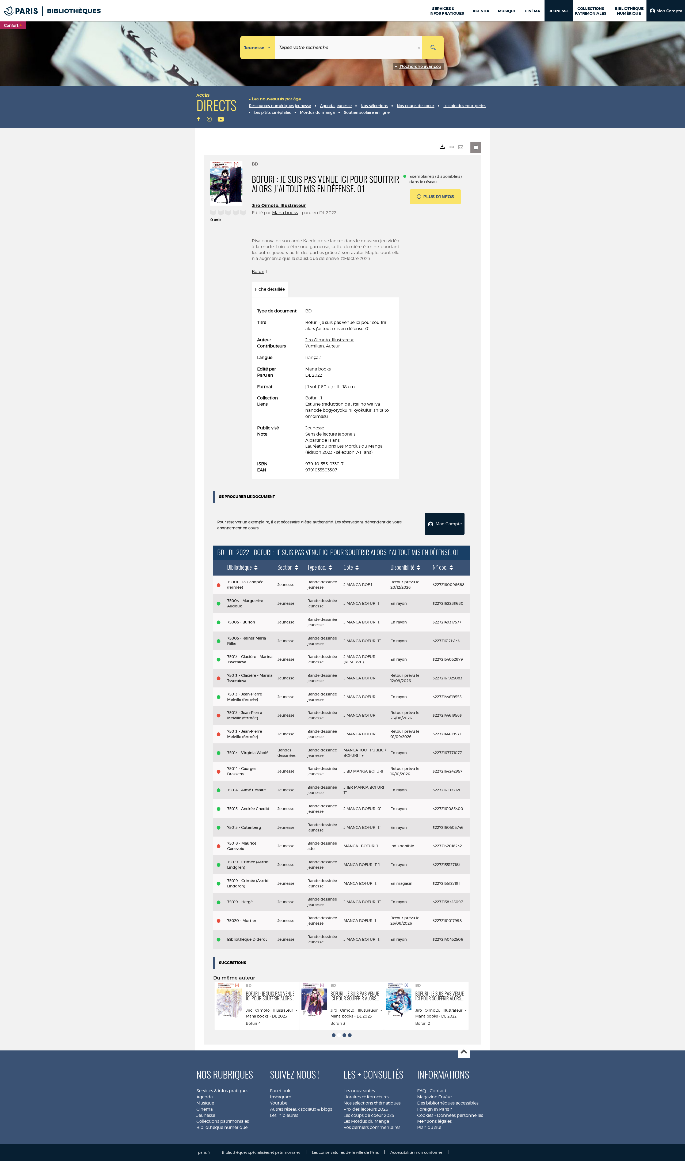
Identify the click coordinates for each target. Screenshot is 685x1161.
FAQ (421, 1090)
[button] (665, 10)
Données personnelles (460, 1115)
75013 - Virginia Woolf (247, 752)
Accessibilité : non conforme (416, 1152)
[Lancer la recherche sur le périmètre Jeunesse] (433, 47)
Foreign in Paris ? (434, 1109)
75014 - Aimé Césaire (246, 790)
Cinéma (204, 1109)
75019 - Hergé (240, 901)
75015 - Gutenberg (244, 827)
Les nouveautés (359, 1090)
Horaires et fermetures (366, 1096)
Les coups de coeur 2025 (369, 1115)
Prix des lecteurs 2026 (366, 1109)
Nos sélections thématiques (372, 1103)
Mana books (285, 212)
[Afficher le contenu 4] (350, 1035)
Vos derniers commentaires (372, 1127)
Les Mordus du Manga (366, 1121)
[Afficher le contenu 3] (344, 1035)
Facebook (280, 1090)
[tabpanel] (325, 390)
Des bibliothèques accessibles (447, 1103)
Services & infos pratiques (222, 1090)
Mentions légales (434, 1121)
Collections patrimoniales (222, 1121)
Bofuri (258, 271)
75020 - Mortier (241, 920)
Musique (205, 1103)
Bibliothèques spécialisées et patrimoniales (261, 1152)
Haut (464, 1052)
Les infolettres (284, 1115)
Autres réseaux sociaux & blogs (301, 1109)
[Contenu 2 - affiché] (339, 1035)
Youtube (278, 1103)
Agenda (204, 1096)
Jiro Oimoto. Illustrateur (279, 205)
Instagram (280, 1096)
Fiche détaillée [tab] (270, 289)
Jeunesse (205, 1115)
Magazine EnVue (434, 1096)
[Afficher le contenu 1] (334, 1035)
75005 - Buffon (241, 622)
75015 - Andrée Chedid (248, 808)
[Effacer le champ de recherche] (419, 47)
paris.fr (204, 1152)
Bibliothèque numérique (222, 1127)
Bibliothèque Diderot (247, 939)
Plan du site (429, 1127)
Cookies (425, 1115)
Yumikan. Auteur (322, 346)
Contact (438, 1090)
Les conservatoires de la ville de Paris (345, 1152)
